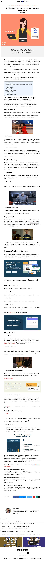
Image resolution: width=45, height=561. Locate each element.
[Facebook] (18, 550)
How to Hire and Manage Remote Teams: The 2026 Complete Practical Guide (17, 531)
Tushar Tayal (16, 508)
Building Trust (9, 413)
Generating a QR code (34, 223)
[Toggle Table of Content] (30, 83)
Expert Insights (32, 558)
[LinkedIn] (16, 513)
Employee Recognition (24, 5)
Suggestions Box (9, 88)
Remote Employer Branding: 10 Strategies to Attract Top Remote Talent (16, 526)
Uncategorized (33, 5)
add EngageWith (12, 312)
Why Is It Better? (9, 93)
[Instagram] (15, 513)
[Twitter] (13, 513)
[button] (28, 553)
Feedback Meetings (10, 87)
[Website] (18, 513)
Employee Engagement (13, 5)
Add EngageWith (7, 406)
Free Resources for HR (24, 558)
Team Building (15, 558)
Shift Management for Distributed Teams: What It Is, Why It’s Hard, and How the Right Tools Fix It (21, 534)
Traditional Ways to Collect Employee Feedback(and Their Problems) (18, 84)
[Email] (39, 497)
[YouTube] (25, 550)
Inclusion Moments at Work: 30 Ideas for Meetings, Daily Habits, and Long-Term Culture (19, 523)
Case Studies (39, 558)
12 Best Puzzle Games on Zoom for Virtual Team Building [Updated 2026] (16, 528)
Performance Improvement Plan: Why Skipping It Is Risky (13, 521)
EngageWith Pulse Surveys (10, 90)
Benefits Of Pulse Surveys (11, 94)
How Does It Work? (10, 91)
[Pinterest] (34, 497)
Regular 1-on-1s (9, 86)
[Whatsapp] (37, 497)
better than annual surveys (9, 343)
